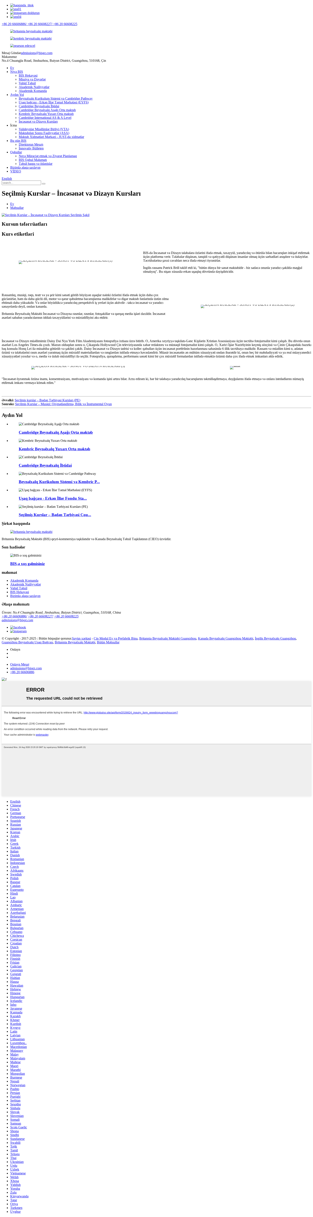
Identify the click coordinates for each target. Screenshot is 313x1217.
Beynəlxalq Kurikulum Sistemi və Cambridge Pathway (56, 98)
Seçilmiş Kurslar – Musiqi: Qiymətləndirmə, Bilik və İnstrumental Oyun (63, 404)
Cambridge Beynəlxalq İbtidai (39, 106)
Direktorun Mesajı (31, 144)
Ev (12, 68)
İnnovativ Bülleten (31, 148)
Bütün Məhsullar (108, 642)
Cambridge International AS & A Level (45, 117)
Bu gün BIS (18, 140)
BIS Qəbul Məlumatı (33, 160)
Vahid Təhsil (27, 83)
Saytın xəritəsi (81, 638)
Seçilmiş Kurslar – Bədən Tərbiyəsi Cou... (55, 514)
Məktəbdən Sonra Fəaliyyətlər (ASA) (44, 133)
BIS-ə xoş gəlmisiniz (27, 563)
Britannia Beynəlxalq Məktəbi (75, 642)
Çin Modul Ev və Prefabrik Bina (116, 638)
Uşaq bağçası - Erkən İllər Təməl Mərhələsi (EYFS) (54, 102)
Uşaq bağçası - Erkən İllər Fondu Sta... (53, 498)
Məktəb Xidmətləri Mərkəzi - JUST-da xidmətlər (51, 137)
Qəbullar (16, 152)
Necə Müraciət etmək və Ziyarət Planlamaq (48, 156)
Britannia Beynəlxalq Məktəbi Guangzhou (167, 638)
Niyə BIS (16, 71)
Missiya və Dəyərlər (32, 79)
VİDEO (15, 171)
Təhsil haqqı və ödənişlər (35, 163)
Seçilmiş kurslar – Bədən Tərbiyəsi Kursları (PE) (47, 400)
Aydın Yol (17, 94)
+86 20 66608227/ (40, 616)
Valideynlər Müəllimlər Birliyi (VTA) (44, 129)
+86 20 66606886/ (14, 616)
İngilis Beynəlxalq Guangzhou (275, 638)
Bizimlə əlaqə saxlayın (25, 167)
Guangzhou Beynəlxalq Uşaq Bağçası (27, 642)
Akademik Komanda (33, 91)
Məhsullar (17, 208)
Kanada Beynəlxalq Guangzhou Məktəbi (225, 638)
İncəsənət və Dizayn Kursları (38, 121)
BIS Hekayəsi (28, 75)
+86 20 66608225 (66, 616)
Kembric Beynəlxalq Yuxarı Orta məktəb (46, 114)
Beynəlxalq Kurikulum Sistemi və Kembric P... (59, 481)
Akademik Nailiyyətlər (34, 87)
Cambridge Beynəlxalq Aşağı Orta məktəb (47, 110)
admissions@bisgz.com (36, 53)
